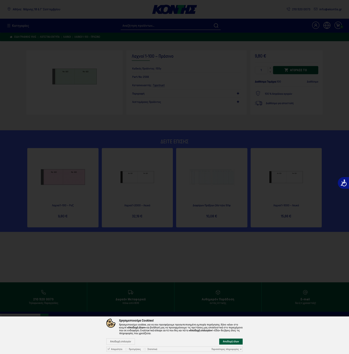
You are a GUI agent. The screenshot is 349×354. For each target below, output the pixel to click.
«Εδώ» (216, 330)
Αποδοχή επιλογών (120, 341)
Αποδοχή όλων (231, 341)
